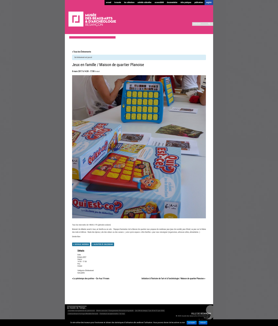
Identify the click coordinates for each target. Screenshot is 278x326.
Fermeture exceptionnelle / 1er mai (112, 314)
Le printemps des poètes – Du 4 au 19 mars (90, 278)
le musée (117, 2)
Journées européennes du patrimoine (81, 311)
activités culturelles (144, 2)
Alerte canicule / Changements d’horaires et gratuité (114, 311)
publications (198, 2)
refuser (203, 323)
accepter (191, 323)
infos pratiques (186, 2)
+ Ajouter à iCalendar (103, 244)
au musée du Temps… (77, 307)
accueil (108, 2)
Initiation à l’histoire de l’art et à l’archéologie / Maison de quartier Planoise (173, 278)
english (209, 2)
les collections (129, 2)
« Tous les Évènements (81, 51)
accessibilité (159, 2)
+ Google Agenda (81, 244)
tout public (81, 273)
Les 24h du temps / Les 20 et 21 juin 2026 (149, 311)
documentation (172, 2)
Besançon (205, 313)
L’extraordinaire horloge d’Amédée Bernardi (83, 314)
